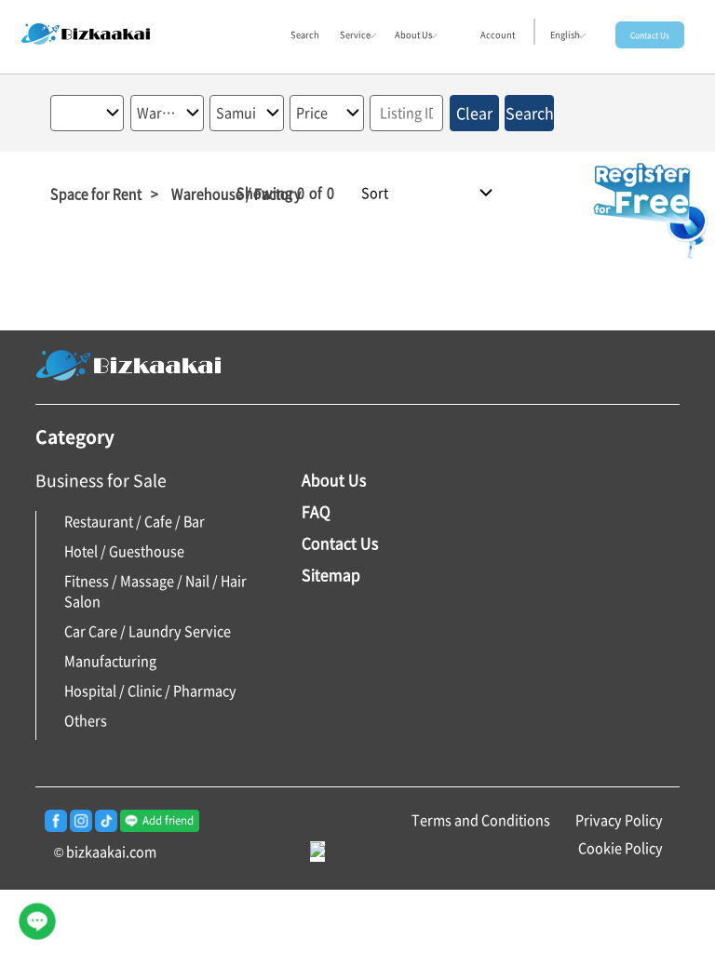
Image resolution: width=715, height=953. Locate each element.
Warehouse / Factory (159, 112)
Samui (236, 112)
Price (312, 112)
